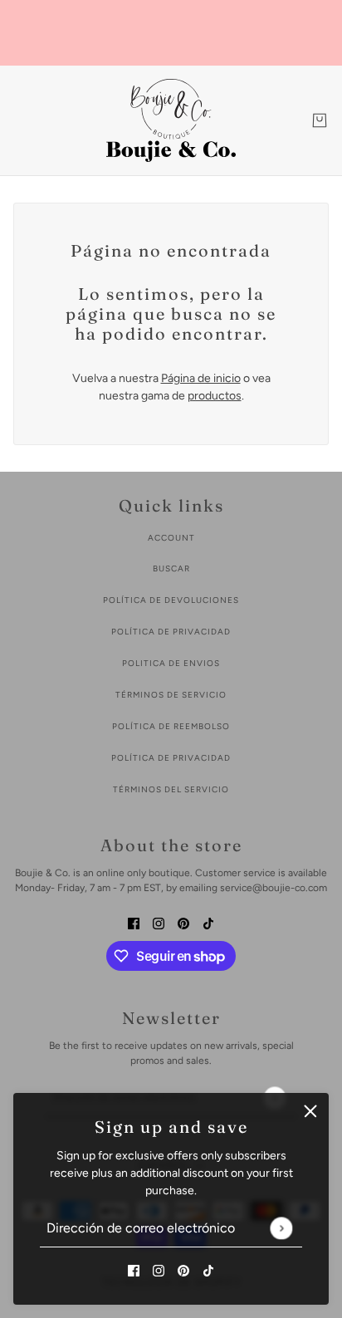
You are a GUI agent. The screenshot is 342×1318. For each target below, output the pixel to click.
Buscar (171, 568)
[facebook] (133, 1269)
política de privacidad (171, 631)
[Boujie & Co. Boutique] (171, 120)
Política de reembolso (171, 726)
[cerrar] (310, 1111)
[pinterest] (183, 1269)
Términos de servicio (171, 694)
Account (171, 537)
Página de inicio (201, 378)
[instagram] (158, 1269)
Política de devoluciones (171, 600)
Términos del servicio (171, 789)
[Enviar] (281, 1228)
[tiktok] (208, 1269)
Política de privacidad (171, 757)
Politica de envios (171, 663)
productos (215, 396)
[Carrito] (319, 120)
